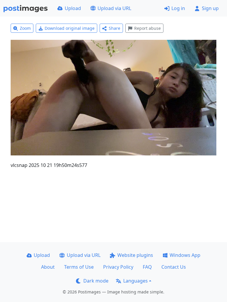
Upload (73, 8)
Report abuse (147, 28)
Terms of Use (79, 267)
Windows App (185, 255)
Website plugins (135, 255)
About (48, 267)
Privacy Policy (118, 267)
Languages (135, 281)
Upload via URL (114, 8)
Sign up (210, 8)
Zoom (25, 28)
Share (114, 28)
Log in (178, 8)
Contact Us (173, 267)
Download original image (70, 28)
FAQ (147, 267)
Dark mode (95, 281)
